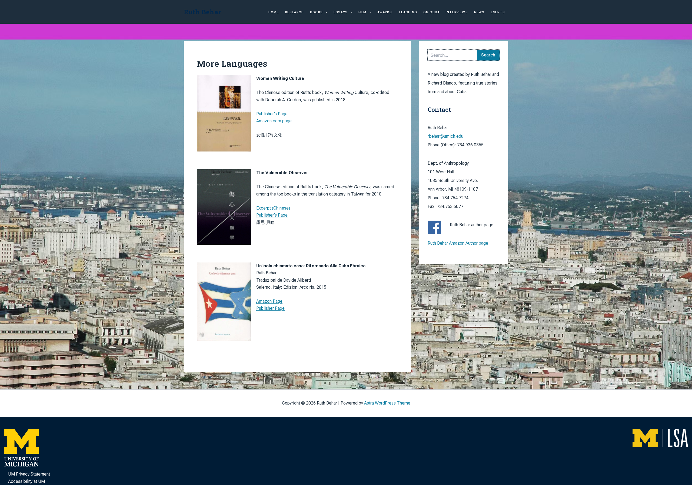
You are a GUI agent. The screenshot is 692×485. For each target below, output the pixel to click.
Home (273, 12)
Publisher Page (270, 308)
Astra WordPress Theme (387, 403)
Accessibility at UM (26, 481)
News (479, 12)
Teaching (407, 12)
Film (362, 12)
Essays (341, 12)
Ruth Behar (202, 12)
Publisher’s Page (272, 113)
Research (294, 12)
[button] (325, 12)
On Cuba (431, 12)
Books (316, 12)
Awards (384, 12)
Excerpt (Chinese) (273, 208)
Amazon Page (269, 301)
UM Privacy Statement (29, 474)
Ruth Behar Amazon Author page (458, 243)
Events (498, 12)
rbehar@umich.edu (445, 136)
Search (488, 55)
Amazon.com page (274, 120)
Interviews (457, 12)
